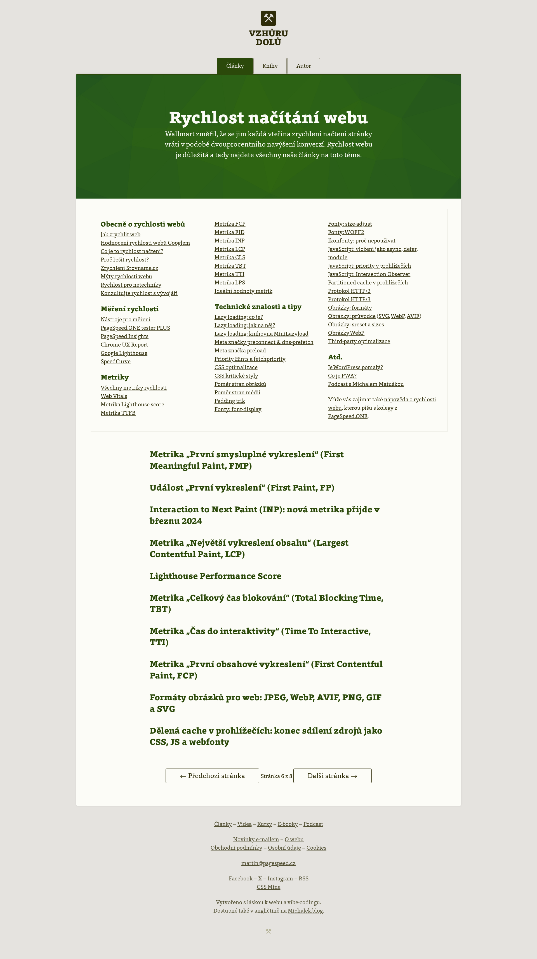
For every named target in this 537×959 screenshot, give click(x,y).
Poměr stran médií (237, 392)
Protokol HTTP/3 (349, 299)
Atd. (335, 356)
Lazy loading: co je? (239, 317)
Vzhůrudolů (268, 37)
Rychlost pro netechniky (131, 284)
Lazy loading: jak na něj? (245, 325)
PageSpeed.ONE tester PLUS (135, 327)
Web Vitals (114, 396)
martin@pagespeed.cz (268, 863)
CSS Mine (269, 886)
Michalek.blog (305, 910)
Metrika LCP (230, 249)
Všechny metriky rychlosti (134, 387)
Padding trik (230, 400)
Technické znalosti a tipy (258, 306)
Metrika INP (230, 240)
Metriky (115, 377)
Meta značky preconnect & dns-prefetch (264, 342)
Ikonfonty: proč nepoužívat (361, 240)
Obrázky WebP (346, 332)
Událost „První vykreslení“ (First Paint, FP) (242, 487)
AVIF (413, 316)
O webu (294, 839)
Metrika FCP (230, 223)
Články (235, 65)
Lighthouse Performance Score (215, 575)
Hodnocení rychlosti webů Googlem (145, 242)
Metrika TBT (230, 265)
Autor (303, 65)
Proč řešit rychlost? (125, 259)
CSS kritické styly (236, 375)
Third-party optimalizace (359, 341)
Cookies (316, 847)
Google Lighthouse (124, 353)
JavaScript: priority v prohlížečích (369, 265)
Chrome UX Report (124, 344)
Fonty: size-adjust (350, 223)
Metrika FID (229, 232)
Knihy (270, 65)
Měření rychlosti (130, 308)
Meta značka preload (240, 350)
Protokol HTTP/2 (349, 290)
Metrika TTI (229, 274)
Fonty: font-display (238, 409)
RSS (303, 878)
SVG (383, 316)
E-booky (288, 824)
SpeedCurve (116, 361)
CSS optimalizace (236, 367)
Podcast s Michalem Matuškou (366, 384)
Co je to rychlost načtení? (132, 251)
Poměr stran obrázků (240, 384)
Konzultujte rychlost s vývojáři (139, 293)
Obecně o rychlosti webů (143, 224)
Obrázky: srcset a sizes (356, 324)
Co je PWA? (342, 375)
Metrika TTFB (118, 412)
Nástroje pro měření (125, 319)
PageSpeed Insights (125, 336)
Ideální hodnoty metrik (243, 290)
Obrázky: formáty (350, 307)
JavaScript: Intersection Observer (369, 274)
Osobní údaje (284, 847)
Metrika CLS (230, 257)
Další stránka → (332, 775)
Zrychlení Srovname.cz (129, 268)
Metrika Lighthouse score (132, 404)
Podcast (313, 824)
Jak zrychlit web (120, 234)
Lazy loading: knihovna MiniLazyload (261, 333)
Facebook (241, 878)
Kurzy (264, 824)
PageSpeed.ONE (348, 416)
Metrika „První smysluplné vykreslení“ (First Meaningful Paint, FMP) (247, 460)
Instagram (280, 878)
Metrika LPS (230, 282)
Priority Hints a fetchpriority (250, 358)
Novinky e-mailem (256, 839)
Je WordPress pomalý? (355, 367)
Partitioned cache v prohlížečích (368, 282)
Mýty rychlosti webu (126, 276)
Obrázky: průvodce (352, 316)
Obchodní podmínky (236, 847)
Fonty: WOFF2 (346, 232)
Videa (244, 824)
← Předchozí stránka (212, 775)
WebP (397, 316)
